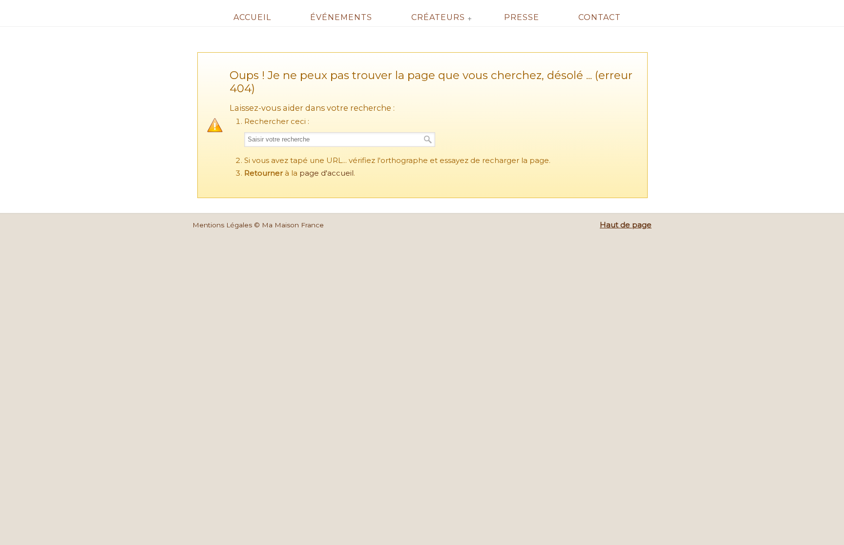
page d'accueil (326, 173)
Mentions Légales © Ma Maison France (258, 225)
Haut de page (626, 224)
